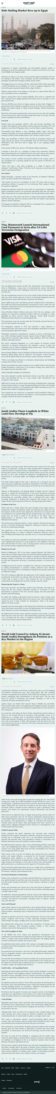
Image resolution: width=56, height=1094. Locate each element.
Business (3, 7)
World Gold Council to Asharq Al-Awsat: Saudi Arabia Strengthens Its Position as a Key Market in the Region (26, 637)
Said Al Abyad (9, 678)
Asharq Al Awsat (6, 56)
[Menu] (2, 3)
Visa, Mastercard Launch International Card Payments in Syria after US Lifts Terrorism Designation (25, 227)
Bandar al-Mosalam (10, 454)
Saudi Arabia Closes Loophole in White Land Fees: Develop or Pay (25, 412)
